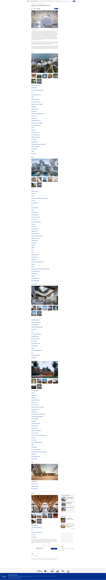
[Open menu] (78, 1)
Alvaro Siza (33, 193)
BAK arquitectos (34, 402)
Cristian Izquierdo (34, 418)
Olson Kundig (33, 341)
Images (67, 1)
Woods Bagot (33, 537)
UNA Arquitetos (34, 459)
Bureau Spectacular (35, 324)
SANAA (32, 127)
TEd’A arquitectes (34, 273)
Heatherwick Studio (35, 280)
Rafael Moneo (34, 259)
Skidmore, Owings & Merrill (36, 350)
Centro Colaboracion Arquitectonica (38, 414)
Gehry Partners (34, 329)
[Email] (37, 8)
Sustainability (63, 548)
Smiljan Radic (34, 454)
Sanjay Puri (33, 130)
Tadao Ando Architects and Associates (38, 144)
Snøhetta (33, 264)
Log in (71, 1)
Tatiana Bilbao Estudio (35, 456)
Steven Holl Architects (35, 355)
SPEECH (32, 266)
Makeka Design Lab (35, 486)
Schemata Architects (35, 132)
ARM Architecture (34, 525)
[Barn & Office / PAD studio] (64, 509)
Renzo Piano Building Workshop (37, 261)
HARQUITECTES (34, 231)
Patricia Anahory (34, 488)
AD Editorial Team (39, 548)
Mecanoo (33, 245)
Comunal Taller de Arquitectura (37, 416)
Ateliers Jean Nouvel (35, 238)
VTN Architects (34, 149)
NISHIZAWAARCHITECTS (35, 120)
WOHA (32, 151)
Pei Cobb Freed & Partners (36, 334)
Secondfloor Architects (35, 134)
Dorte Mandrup (34, 219)
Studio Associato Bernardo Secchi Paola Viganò (40, 269)
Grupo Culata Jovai (35, 433)
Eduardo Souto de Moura (36, 222)
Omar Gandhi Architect (35, 343)
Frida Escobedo (34, 428)
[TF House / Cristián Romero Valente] (64, 504)
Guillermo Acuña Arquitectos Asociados (38, 435)
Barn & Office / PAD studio (70, 507)
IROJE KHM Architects (35, 99)
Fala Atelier (33, 224)
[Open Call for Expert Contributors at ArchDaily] (63, 520)
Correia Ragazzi (34, 212)
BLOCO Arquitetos (34, 409)
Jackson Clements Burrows (36, 532)
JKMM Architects (34, 240)
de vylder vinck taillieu (35, 217)
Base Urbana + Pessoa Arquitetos (37, 407)
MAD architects (34, 111)
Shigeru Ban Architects (35, 137)
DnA (32, 92)
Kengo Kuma (33, 106)
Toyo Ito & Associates (35, 146)
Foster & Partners (34, 229)
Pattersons (33, 534)
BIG (32, 205)
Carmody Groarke (34, 207)
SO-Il (32, 353)
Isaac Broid (33, 437)
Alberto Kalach (34, 395)
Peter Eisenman (34, 345)
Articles (59, 1)
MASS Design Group (35, 336)
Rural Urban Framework (35, 125)
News (65, 1)
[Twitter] (34, 8)
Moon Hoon (33, 116)
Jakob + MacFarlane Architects (37, 236)
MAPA (32, 444)
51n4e (32, 189)
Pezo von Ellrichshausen (36, 449)
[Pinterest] (39, 8)
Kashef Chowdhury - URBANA (36, 104)
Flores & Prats (34, 226)
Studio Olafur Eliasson (35, 271)
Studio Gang (33, 357)
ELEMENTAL (33, 421)
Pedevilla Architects (35, 254)
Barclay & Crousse (34, 404)
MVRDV (32, 247)
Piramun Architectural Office (36, 123)
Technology (68, 548)
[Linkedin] (35, 8)
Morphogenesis (34, 118)
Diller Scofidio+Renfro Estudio (37, 327)
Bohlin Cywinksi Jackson (36, 322)
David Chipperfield (34, 214)
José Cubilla (33, 440)
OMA (32, 252)
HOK (32, 331)
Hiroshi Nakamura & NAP (36, 94)
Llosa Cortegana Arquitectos (36, 442)
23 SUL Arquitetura (35, 390)
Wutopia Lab (33, 153)
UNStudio (33, 276)
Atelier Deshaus (34, 87)
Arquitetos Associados (35, 400)
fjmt (32, 530)
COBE (32, 210)
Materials (73, 548)
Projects (56, 1)
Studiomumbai (34, 141)
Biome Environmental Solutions (37, 90)
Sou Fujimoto (34, 139)
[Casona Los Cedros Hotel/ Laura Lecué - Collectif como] (64, 499)
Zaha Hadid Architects (35, 278)
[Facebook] (32, 8)
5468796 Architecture (35, 320)
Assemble (33, 200)
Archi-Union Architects (35, 85)
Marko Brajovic (34, 447)
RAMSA (32, 348)
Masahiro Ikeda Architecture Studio (38, 113)
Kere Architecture (34, 483)
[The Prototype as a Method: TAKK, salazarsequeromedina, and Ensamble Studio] (63, 525)
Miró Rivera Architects (35, 338)
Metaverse (62, 550)
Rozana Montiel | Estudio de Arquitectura (39, 451)
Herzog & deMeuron (35, 233)
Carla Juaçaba (34, 411)
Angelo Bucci (33, 397)
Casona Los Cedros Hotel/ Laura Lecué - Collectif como (70, 498)
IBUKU (32, 97)
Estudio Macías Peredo (35, 423)
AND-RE (32, 196)
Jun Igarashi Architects (35, 102)
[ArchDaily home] (28, 1)
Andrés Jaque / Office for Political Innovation (39, 198)
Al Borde (33, 393)
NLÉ (32, 250)
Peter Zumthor (34, 257)
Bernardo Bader (34, 203)
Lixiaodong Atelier (34, 109)
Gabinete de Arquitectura (36, 430)
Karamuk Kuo (34, 243)
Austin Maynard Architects (36, 527)
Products (62, 1)
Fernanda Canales (34, 426)
